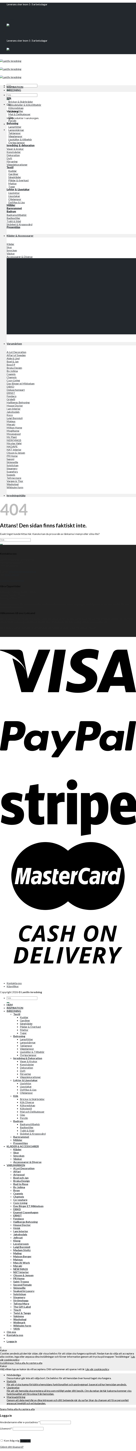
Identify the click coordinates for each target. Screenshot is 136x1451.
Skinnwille (19, 1287)
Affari (17, 1171)
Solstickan (19, 1294)
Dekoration (26, 1067)
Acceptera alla (34, 1362)
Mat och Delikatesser (32, 1111)
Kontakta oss (15, 34)
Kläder (17, 1149)
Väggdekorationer (30, 1077)
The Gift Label (22, 1306)
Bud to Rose (20, 1184)
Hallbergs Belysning (25, 1221)
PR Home (19, 1278)
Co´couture (20, 1199)
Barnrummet (21, 1136)
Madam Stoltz (22, 1250)
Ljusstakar (26, 1086)
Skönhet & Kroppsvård (33, 1133)
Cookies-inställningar (12, 580)
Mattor (24, 1029)
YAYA (16, 1328)
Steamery (19, 1297)
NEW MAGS (20, 1268)
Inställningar (7, 1362)
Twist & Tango (22, 1313)
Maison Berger (22, 1256)
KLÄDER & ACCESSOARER (23, 1146)
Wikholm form (22, 1325)
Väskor (17, 1158)
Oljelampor (26, 1092)
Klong (16, 1240)
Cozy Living (20, 1202)
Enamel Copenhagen (25, 1212)
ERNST (17, 1215)
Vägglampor (27, 1048)
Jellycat (18, 1237)
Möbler (17, 1139)
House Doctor (22, 1224)
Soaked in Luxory (23, 1291)
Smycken (18, 1155)
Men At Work (21, 1262)
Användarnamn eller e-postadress (20, 1422)
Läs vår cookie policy (97, 1369)
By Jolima (19, 1187)
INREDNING (14, 90)
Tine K (17, 1309)
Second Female (22, 1284)
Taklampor (26, 1045)
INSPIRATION (15, 86)
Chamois (18, 1196)
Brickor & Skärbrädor (32, 1099)
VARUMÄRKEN (16, 1165)
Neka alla (20, 1362)
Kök (15, 1095)
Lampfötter (26, 1039)
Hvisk (16, 1228)
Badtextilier (27, 1127)
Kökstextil (26, 1108)
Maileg (17, 1253)
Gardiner (25, 1020)
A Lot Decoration (23, 1168)
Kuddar (24, 1017)
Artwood (19, 1174)
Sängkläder (26, 1023)
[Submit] (1, 544)
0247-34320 (12, 574)
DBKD (17, 1209)
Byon (16, 1190)
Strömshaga (20, 1300)
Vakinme (18, 1316)
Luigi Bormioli (21, 1246)
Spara (3, 1409)
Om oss (11, 31)
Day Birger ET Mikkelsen (28, 1206)
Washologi (19, 1319)
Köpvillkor (13, 986)
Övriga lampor (28, 1055)
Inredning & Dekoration (27, 1058)
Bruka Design (21, 1180)
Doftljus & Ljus (28, 1089)
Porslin (24, 1117)
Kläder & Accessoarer (20, 235)
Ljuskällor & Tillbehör (32, 1051)
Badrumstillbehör (30, 1124)
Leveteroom (21, 1243)
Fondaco (18, 1218)
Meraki (17, 1265)
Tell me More (21, 1303)
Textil (16, 1014)
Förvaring (25, 1073)
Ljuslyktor (25, 1083)
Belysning (19, 1036)
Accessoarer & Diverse (27, 1162)
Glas (22, 1114)
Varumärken (14, 343)
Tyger (23, 1033)
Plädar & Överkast (30, 1026)
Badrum (18, 1121)
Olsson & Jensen (23, 1275)
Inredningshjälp (16, 495)
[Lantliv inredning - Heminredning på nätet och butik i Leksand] (10, 69)
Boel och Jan (21, 1177)
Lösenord (6, 1428)
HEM (10, 1004)
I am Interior (20, 1231)
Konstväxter (27, 1064)
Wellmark (19, 1322)
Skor (16, 1152)
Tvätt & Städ (27, 1130)
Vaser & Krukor (28, 1061)
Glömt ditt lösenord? (12, 1446)
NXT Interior (21, 1272)
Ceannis (18, 1193)
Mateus (18, 1259)
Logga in (25, 1441)
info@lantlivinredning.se (22, 571)
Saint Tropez (21, 1281)
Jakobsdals (20, 1234)
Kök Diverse (27, 1102)
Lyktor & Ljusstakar (25, 1080)
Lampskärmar (28, 1042)
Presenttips (20, 1143)
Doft (22, 1070)
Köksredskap (27, 1105)
